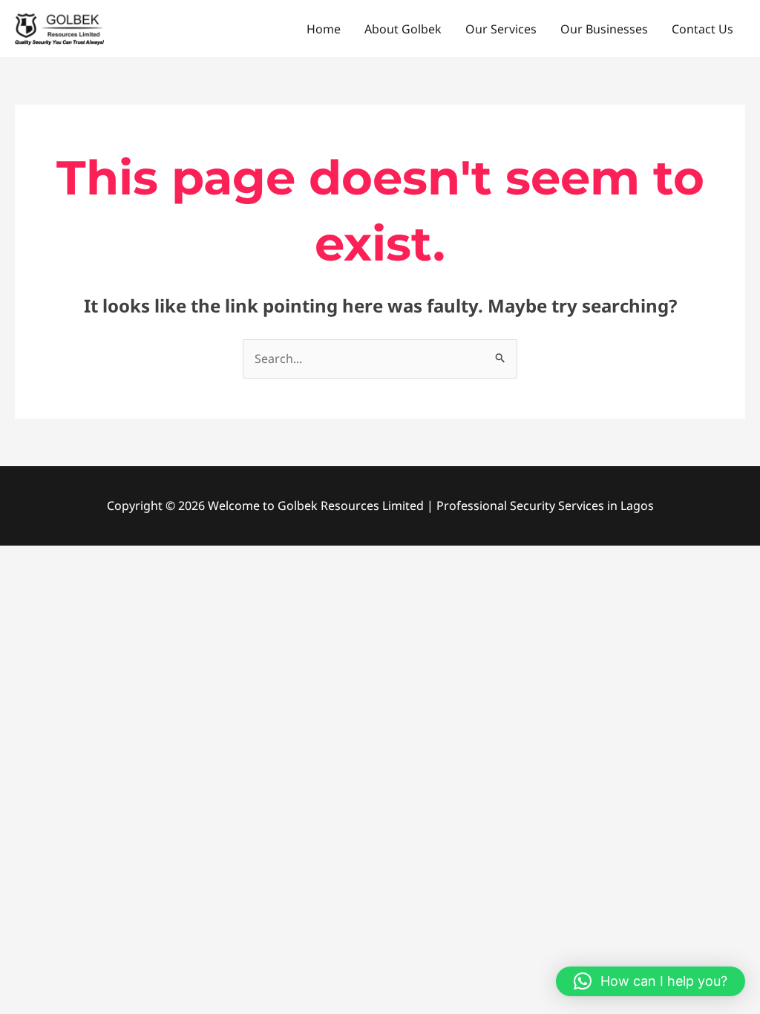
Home (324, 29)
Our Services (501, 29)
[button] (650, 981)
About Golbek (403, 29)
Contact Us (702, 29)
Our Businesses (604, 29)
